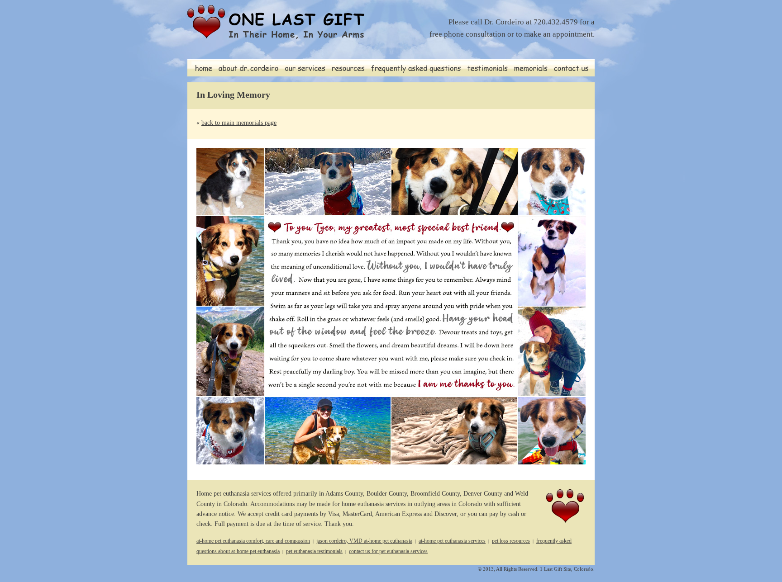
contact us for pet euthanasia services (388, 551)
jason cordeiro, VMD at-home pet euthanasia (364, 541)
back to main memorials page (239, 122)
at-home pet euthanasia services (452, 541)
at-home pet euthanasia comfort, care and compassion (253, 541)
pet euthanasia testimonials (314, 551)
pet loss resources (511, 541)
